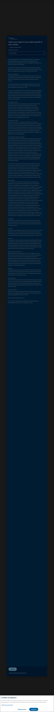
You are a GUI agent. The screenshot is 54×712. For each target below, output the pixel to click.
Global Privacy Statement (7, 705)
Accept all (33, 709)
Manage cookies (22, 709)
